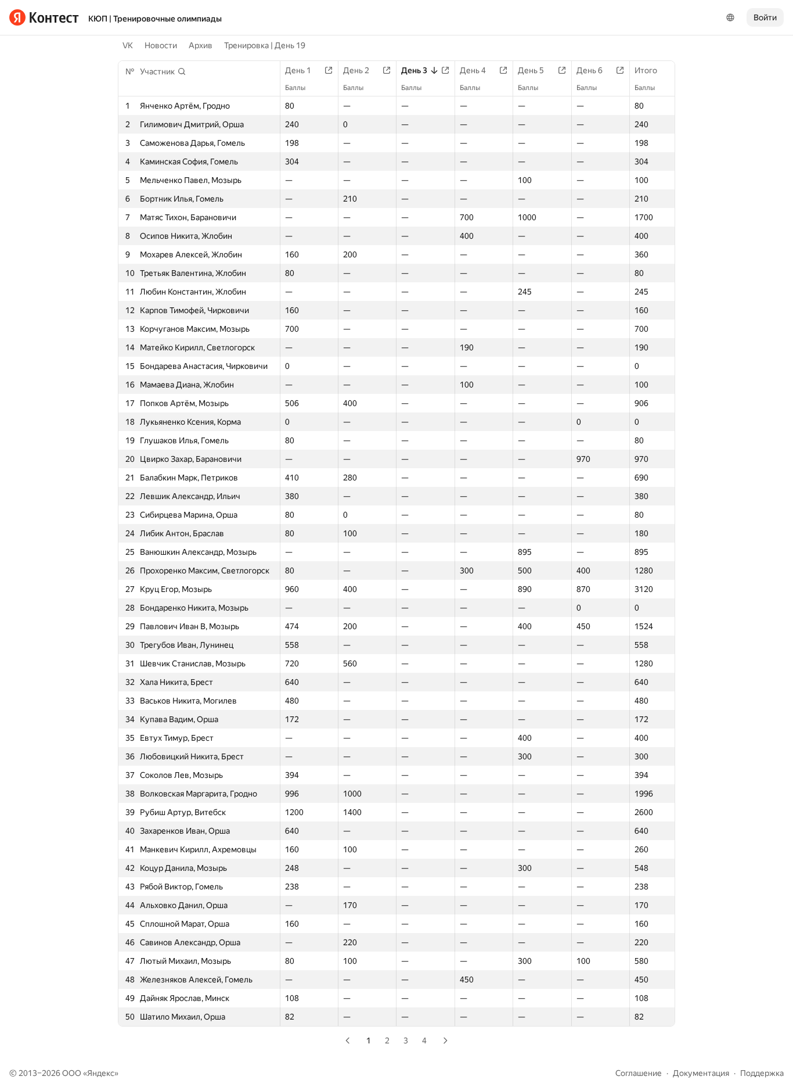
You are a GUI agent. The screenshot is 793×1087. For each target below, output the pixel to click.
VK (127, 45)
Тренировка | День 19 (264, 45)
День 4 (473, 70)
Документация (701, 1073)
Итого (646, 70)
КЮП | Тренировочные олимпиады (155, 18)
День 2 (356, 70)
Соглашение (638, 1073)
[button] (163, 71)
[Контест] (44, 17)
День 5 (531, 70)
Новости (161, 45)
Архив (200, 45)
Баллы (295, 88)
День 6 (589, 70)
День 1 (298, 70)
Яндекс (100, 1073)
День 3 (414, 70)
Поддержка (762, 1073)
